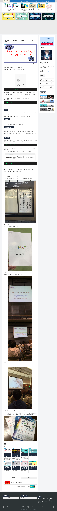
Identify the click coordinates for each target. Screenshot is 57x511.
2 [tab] (24, 12)
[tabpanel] (8, 7)
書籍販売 (18, 80)
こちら (48, 71)
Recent (29, 477)
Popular (13, 477)
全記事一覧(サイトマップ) (24, 506)
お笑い (33, 506)
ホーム (16, 507)
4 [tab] (27, 12)
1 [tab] (23, 12)
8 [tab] (32, 12)
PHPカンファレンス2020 (20, 84)
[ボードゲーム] (8, 19)
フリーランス (49, 506)
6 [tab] (29, 12)
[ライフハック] (22, 19)
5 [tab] (28, 12)
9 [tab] (33, 12)
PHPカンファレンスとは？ (21, 76)
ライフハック (41, 506)
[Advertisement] (28, 26)
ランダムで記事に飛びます (46, 44)
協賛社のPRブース (20, 81)
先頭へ (8, 506)
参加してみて (19, 85)
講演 (18, 79)
